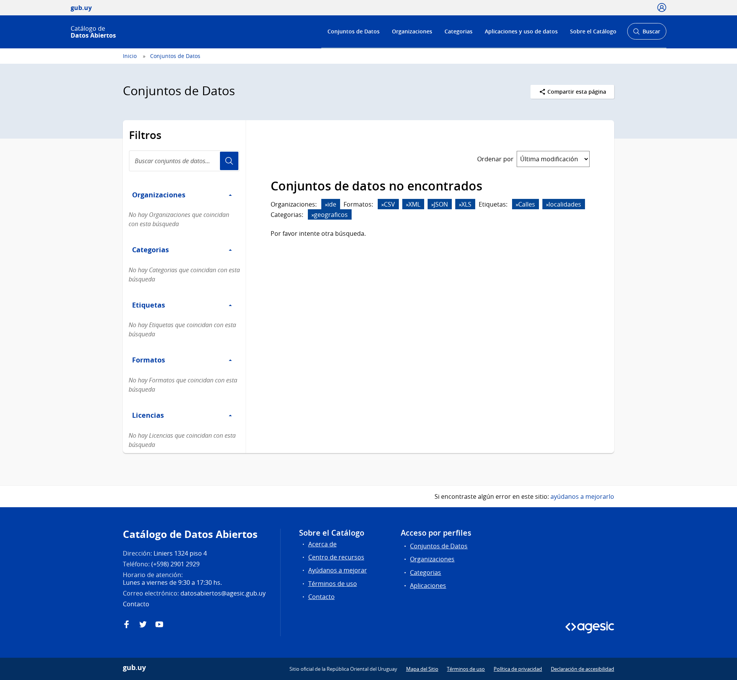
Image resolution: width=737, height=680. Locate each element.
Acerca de (322, 544)
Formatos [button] (148, 360)
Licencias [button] (148, 415)
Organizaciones (412, 31)
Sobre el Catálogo (593, 31)
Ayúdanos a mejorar (337, 570)
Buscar (646, 34)
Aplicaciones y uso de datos (521, 31)
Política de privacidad (518, 668)
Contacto (321, 596)
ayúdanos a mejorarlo (582, 496)
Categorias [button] (150, 250)
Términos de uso (332, 583)
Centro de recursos (336, 557)
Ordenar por (495, 159)
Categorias (459, 31)
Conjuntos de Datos (353, 31)
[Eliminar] (326, 205)
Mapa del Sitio (422, 668)
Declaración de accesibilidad (582, 668)
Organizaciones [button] (158, 195)
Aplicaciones (428, 585)
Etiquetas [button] (148, 305)
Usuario (229, 161)
